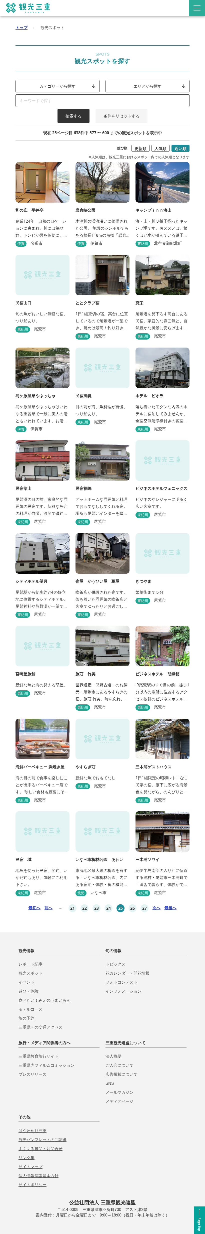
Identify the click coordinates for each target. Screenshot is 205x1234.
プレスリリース (32, 1074)
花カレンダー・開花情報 (128, 973)
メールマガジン (120, 1092)
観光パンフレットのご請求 (42, 1140)
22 (84, 908)
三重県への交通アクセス (40, 1027)
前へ (48, 907)
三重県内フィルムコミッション (46, 1065)
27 (144, 908)
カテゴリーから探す (58, 86)
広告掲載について (122, 1074)
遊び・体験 (28, 991)
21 (72, 908)
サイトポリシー (32, 1185)
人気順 (160, 148)
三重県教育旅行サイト (38, 1056)
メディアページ (120, 1101)
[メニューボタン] (197, 8)
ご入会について (120, 1065)
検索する (74, 116)
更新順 (140, 148)
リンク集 (26, 1158)
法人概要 (114, 1056)
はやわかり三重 (32, 1131)
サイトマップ (30, 1167)
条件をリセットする (122, 116)
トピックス (116, 964)
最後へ (170, 907)
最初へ (34, 907)
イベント (26, 982)
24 (108, 908)
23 (96, 908)
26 (132, 908)
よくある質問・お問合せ (40, 1149)
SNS (110, 1083)
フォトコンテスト (122, 982)
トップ (22, 27)
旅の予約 (26, 1018)
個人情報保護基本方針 (38, 1176)
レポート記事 (30, 964)
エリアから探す (148, 86)
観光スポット (30, 973)
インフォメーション (124, 991)
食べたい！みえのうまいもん (44, 1000)
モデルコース (30, 1009)
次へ (156, 907)
